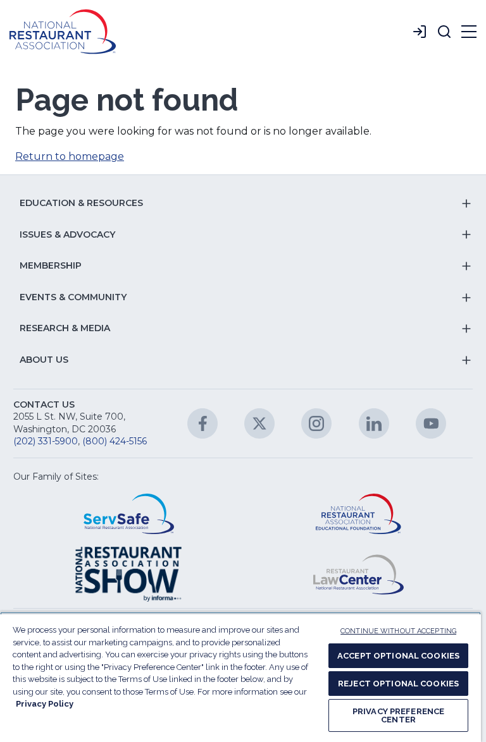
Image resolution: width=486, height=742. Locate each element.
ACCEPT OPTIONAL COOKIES (398, 655)
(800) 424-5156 (114, 441)
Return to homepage (69, 156)
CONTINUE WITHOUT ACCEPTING (398, 631)
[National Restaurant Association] (62, 31)
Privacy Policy (44, 704)
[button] (444, 31)
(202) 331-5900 (45, 441)
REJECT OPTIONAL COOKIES (398, 683)
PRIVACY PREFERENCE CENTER (398, 715)
